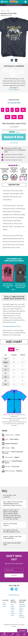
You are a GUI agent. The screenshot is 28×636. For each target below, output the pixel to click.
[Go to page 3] (15, 289)
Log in (3, 603)
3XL (7, 117)
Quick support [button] (22, 631)
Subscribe (14, 575)
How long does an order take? (12, 544)
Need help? (14, 425)
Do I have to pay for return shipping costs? (11, 531)
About (12, 606)
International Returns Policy (12, 326)
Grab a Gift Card (14, 595)
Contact (12, 608)
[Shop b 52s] (14, 77)
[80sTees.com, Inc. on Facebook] (12, 589)
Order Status (22, 606)
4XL (14, 117)
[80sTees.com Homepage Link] (14, 3)
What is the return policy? (10, 524)
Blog (12, 604)
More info (12, 322)
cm (17, 349)
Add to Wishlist (14, 143)
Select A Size (13, 137)
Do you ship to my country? (9, 496)
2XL (23, 110)
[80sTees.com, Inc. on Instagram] (16, 589)
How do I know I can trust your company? (12, 537)
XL (17, 110)
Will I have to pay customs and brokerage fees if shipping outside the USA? (13, 503)
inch (11, 349)
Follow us (14, 586)
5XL (20, 117)
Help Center (22, 604)
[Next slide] (25, 277)
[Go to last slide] (3, 277)
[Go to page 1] (12, 289)
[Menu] (2, 2)
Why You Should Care (14, 90)
